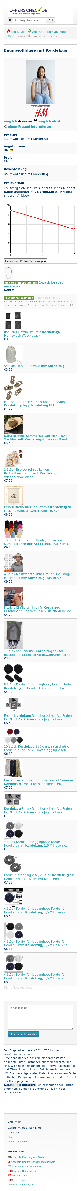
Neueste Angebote (17, 1141)
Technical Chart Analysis (20, 1184)
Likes (10, 1136)
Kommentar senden (25, 1034)
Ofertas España (19, 1175)
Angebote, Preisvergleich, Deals (27, 1157)
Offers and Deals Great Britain (26, 1166)
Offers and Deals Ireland (23, 1170)
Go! (51, 20)
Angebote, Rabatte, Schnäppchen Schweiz (33, 1161)
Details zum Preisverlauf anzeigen (25, 261)
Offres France (18, 1180)
